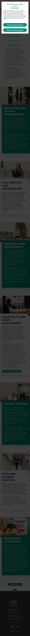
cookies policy (6, 18)
